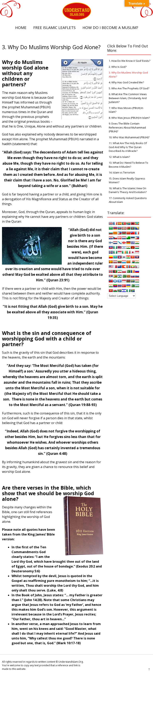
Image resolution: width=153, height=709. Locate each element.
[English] (111, 223)
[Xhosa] (120, 290)
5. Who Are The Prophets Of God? (129, 88)
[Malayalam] (137, 261)
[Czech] (115, 237)
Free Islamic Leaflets (54, 27)
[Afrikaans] (128, 223)
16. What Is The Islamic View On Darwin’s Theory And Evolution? (128, 190)
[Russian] (137, 271)
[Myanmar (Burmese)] (133, 266)
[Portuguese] (124, 223)
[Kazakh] (115, 257)
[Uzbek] (137, 285)
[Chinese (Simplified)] (128, 233)
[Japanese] (133, 252)
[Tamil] (111, 285)
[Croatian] (111, 237)
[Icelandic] (111, 252)
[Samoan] (111, 281)
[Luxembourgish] (124, 261)
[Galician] (120, 242)
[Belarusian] (128, 228)
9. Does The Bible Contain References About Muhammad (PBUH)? (127, 127)
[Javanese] (137, 252)
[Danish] (120, 237)
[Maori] (120, 266)
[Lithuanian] (120, 261)
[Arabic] (111, 228)
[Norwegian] (111, 271)
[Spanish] (120, 223)
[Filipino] (137, 237)
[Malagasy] (133, 261)
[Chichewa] (124, 233)
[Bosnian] (137, 228)
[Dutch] (124, 237)
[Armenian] (115, 228)
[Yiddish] (124, 290)
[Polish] (124, 271)
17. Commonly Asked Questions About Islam (128, 200)
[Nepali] (137, 266)
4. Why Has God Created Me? (126, 82)
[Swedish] (133, 281)
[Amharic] (137, 223)
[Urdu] (133, 285)
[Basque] (124, 228)
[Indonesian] (120, 252)
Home (20, 27)
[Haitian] (111, 247)
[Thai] (120, 285)
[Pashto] (115, 271)
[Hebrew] (124, 247)
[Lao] (137, 257)
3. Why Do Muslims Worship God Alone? (128, 74)
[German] (128, 242)
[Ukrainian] (128, 285)
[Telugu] (115, 285)
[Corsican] (137, 233)
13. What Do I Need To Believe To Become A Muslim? (128, 164)
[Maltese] (115, 266)
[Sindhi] (124, 276)
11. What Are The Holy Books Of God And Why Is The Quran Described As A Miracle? (128, 147)
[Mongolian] (128, 266)
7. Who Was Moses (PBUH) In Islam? (126, 110)
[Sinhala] (128, 276)
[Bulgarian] (111, 233)
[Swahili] (128, 281)
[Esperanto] (128, 237)
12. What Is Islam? (119, 157)
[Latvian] (115, 261)
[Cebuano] (120, 233)
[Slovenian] (137, 276)
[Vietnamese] (111, 290)
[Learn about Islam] (76, 19)
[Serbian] (111, 276)
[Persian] (120, 271)
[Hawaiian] (120, 247)
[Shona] (115, 276)
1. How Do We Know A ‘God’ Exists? (129, 61)
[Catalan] (115, 233)
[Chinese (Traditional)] (133, 233)
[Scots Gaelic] (115, 281)
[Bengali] (133, 228)
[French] (115, 223)
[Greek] (133, 242)
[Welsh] (115, 290)
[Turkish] (124, 285)
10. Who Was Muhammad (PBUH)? (129, 137)
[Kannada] (111, 257)
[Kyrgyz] (133, 257)
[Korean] (124, 257)
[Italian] (128, 252)
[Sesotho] (120, 276)
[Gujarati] (137, 242)
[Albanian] (133, 223)
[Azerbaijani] (120, 228)
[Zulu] (133, 290)
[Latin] (111, 261)
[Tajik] (137, 281)
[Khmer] (120, 257)
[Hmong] (133, 247)
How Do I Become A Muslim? (110, 27)
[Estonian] (133, 237)
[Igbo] (115, 252)
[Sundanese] (124, 281)
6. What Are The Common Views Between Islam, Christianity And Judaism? (128, 98)
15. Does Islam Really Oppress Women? (127, 180)
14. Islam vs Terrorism (122, 172)
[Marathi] (124, 266)
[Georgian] (124, 242)
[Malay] (111, 266)
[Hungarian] (137, 247)
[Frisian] (115, 242)
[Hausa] (115, 247)
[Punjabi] (128, 271)
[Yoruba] (128, 290)
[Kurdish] (128, 257)
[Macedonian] (128, 261)
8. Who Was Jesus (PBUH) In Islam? (129, 117)
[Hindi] (128, 247)
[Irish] (124, 252)
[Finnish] (111, 242)
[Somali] (120, 281)
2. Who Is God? (118, 67)
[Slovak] (133, 276)
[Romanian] (133, 271)
